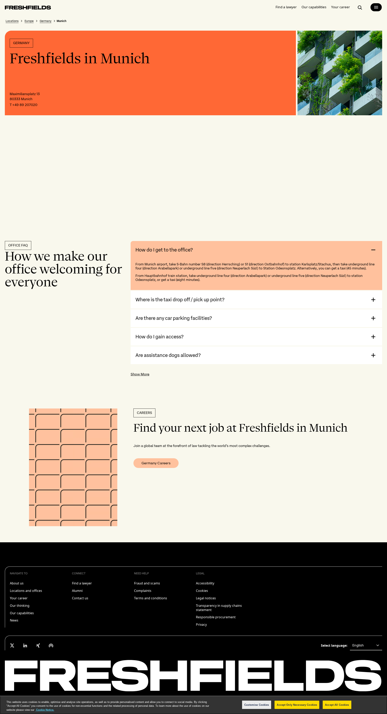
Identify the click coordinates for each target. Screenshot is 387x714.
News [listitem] (14, 620)
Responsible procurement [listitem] (216, 617)
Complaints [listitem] (142, 590)
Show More (140, 374)
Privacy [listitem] (201, 624)
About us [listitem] (17, 583)
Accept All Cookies (337, 704)
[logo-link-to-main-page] (28, 8)
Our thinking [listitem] (19, 605)
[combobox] (366, 645)
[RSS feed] (51, 645)
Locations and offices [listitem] (26, 590)
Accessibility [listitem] (205, 583)
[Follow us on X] (12, 645)
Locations (12, 21)
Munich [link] (61, 21)
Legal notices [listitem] (206, 598)
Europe (29, 21)
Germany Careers (156, 463)
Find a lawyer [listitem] (82, 583)
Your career (340, 7)
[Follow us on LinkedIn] (25, 645)
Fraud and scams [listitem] (147, 583)
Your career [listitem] (19, 598)
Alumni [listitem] (77, 590)
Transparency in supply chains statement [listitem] (219, 607)
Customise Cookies (256, 704)
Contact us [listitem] (80, 598)
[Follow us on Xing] (38, 645)
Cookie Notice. (44, 709)
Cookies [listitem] (202, 590)
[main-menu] (376, 7)
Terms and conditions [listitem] (150, 598)
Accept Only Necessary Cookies (297, 704)
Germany (45, 21)
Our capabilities (314, 7)
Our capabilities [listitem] (22, 613)
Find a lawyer (286, 7)
